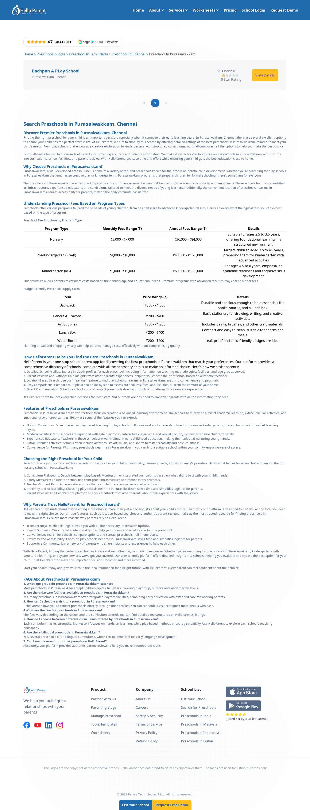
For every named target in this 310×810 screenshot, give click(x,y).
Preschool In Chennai (129, 54)
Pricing (230, 10)
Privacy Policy (146, 732)
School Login (253, 10)
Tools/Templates (104, 724)
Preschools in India (196, 716)
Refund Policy (147, 741)
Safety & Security (149, 716)
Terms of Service (149, 724)
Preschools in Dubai (197, 741)
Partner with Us (103, 699)
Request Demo (284, 10)
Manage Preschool (106, 716)
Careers (142, 707)
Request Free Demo (172, 805)
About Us (143, 699)
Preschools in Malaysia (199, 724)
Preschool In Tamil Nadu (88, 54)
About (154, 10)
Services (176, 10)
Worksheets (204, 10)
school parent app (84, 361)
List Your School (135, 805)
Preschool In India (51, 54)
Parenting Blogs (103, 707)
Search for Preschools (198, 707)
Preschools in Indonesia (200, 732)
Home (138, 10)
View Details (265, 75)
